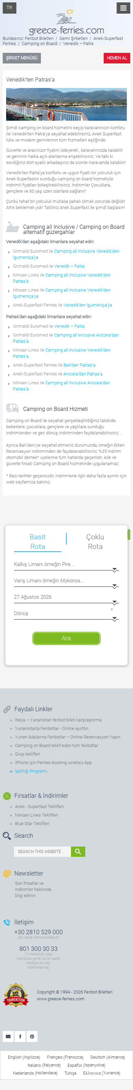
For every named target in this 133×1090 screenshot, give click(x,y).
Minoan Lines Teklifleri (36, 815)
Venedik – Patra (69, 266)
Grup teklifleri (27, 754)
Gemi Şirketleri (73, 38)
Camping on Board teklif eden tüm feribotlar (56, 745)
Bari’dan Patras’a (79, 365)
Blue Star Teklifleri (32, 823)
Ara (66, 638)
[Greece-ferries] (66, 17)
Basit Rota (38, 542)
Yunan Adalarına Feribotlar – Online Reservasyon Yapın (67, 737)
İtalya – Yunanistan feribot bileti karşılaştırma (58, 719)
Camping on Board (39, 43)
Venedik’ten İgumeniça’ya (87, 305)
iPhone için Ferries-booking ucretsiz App (53, 762)
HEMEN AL (117, 58)
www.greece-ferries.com (61, 998)
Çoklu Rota (95, 542)
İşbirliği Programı (31, 771)
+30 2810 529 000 (38, 932)
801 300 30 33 (38, 948)
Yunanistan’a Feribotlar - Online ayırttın (51, 728)
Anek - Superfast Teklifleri (39, 806)
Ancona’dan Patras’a (83, 373)
